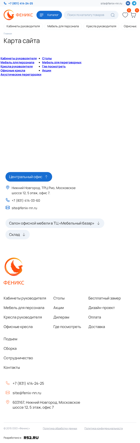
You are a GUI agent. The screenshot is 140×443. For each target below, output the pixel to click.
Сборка (10, 348)
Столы (47, 58)
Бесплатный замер (104, 298)
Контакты (12, 367)
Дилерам (61, 317)
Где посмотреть (54, 66)
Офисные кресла (13, 70)
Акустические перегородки (21, 74)
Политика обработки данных (60, 428)
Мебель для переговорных (61, 62)
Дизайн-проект (101, 307)
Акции (46, 70)
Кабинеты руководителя (23, 26)
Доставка (96, 326)
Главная (8, 33)
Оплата (94, 317)
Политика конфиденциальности (103, 428)
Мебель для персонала (63, 26)
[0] (125, 15)
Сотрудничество (18, 357)
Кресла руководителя (101, 26)
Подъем (10, 338)
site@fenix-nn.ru (111, 3)
